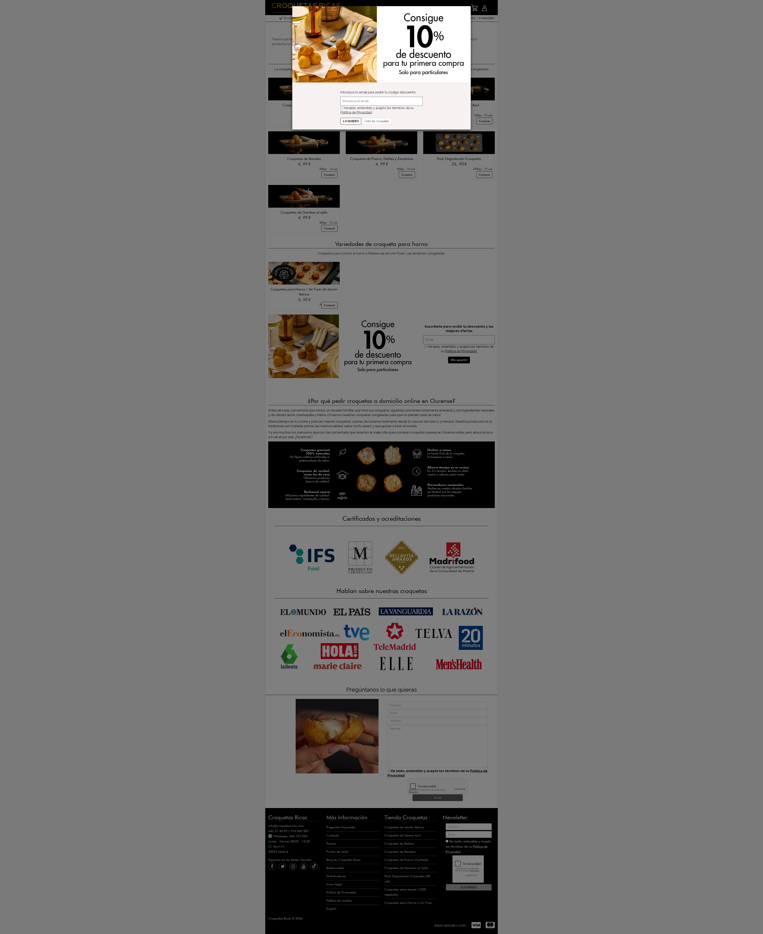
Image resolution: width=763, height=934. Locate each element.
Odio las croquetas (377, 121)
